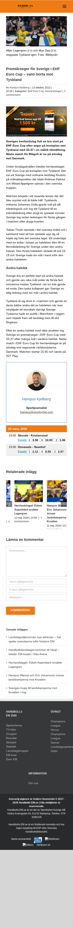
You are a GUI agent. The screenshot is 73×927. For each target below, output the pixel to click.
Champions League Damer (58, 742)
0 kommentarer (47, 521)
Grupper (11, 737)
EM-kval (11, 758)
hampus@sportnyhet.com (36, 412)
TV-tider (11, 733)
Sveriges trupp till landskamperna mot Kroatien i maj (51, 509)
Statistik (11, 750)
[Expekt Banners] (36, 107)
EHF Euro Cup (36, 91)
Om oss (33, 787)
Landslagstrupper (14, 754)
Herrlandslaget (53, 91)
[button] (9, 506)
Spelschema (14, 729)
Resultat (11, 741)
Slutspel (11, 746)
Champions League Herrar (58, 729)
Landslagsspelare (59, 750)
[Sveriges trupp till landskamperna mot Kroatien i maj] (53, 481)
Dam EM (11, 762)
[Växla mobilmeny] (65, 6)
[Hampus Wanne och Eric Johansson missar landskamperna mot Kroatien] (20, 481)
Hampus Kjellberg (19, 87)
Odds (54, 754)
